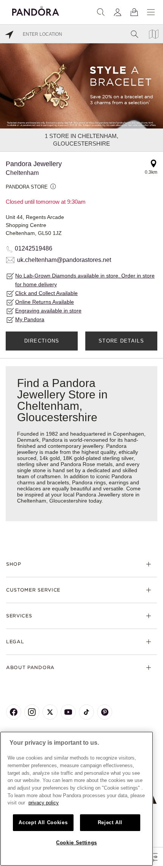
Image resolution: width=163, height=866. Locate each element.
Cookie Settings (76, 842)
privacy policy (43, 803)
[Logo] (35, 9)
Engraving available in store (48, 311)
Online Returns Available (44, 302)
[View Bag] (134, 12)
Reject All (110, 822)
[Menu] (151, 12)
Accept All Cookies (43, 822)
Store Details (121, 341)
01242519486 (33, 248)
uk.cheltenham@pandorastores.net (64, 260)
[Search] (100, 12)
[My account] (117, 12)
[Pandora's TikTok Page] (86, 712)
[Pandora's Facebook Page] (13, 712)
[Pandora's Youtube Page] (68, 712)
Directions (42, 341)
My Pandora (29, 319)
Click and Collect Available (46, 293)
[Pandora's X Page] (50, 712)
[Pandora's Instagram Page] (31, 712)
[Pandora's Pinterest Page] (104, 712)
